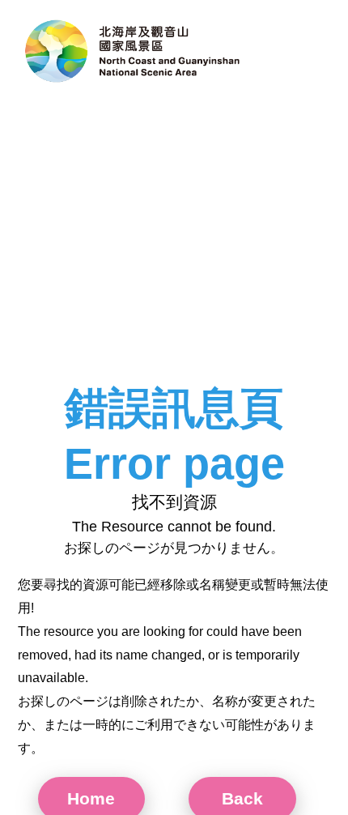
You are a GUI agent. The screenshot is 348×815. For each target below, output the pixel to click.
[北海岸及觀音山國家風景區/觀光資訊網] (133, 52)
